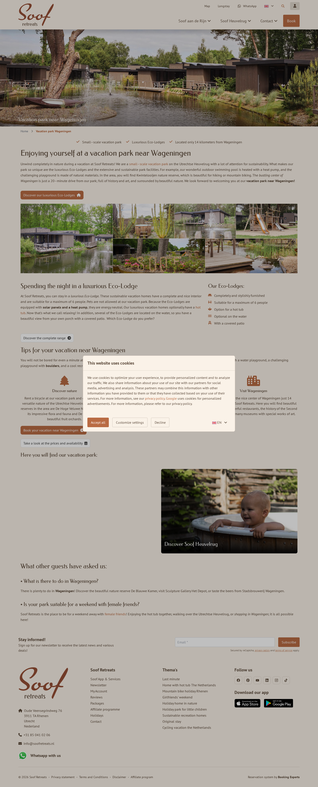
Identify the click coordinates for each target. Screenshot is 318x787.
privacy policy (155, 398)
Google (171, 398)
